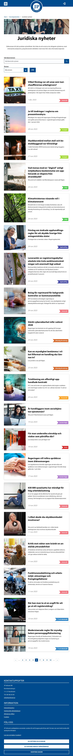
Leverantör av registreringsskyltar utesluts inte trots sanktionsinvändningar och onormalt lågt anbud (46, 261)
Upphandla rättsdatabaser (12, 711)
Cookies (6, 717)
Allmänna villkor (9, 714)
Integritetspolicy (9, 708)
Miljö (65, 187)
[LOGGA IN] (64, 4)
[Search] (66, 61)
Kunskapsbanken (14, 17)
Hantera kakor (36, 752)
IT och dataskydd (62, 619)
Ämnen (6, 66)
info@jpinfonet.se (9, 698)
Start (5, 17)
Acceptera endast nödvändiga (36, 746)
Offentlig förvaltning (61, 340)
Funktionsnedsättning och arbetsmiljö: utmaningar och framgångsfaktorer (45, 576)
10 (50, 660)
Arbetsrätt (64, 100)
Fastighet (64, 130)
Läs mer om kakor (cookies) (12, 735)
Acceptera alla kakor (36, 741)
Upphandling (63, 247)
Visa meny (5, 4)
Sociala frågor (63, 422)
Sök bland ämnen (9, 58)
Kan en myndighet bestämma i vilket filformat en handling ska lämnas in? (45, 354)
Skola (65, 447)
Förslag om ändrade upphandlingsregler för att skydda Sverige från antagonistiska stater (46, 233)
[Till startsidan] (36, 7)
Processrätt (64, 398)
